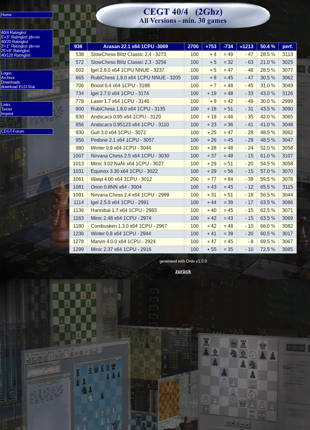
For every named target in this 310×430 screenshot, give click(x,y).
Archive (8, 77)
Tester (6, 109)
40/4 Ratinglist (13, 32)
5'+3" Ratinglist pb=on (20, 37)
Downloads (10, 82)
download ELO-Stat (18, 86)
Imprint (7, 113)
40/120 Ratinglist (16, 55)
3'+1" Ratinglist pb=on (20, 46)
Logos (6, 73)
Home (6, 14)
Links (6, 104)
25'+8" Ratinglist (15, 50)
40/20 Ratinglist (14, 41)
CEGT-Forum (12, 131)
